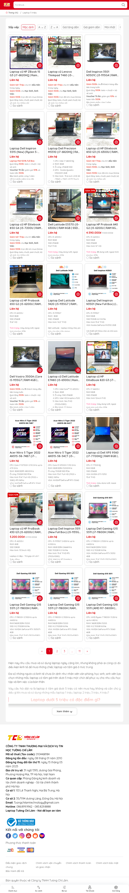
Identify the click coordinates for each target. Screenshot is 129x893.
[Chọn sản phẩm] (40, 65)
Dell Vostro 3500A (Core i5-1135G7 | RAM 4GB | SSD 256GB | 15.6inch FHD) (26, 378)
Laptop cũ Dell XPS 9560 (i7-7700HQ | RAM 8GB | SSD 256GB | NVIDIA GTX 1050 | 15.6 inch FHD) (102, 454)
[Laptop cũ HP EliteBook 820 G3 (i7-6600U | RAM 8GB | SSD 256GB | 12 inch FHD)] (102, 357)
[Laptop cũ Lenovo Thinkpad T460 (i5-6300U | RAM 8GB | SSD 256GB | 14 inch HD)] (64, 52)
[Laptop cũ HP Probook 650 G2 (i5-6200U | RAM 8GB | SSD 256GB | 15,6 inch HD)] (26, 281)
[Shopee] (35, 835)
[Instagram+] (22, 835)
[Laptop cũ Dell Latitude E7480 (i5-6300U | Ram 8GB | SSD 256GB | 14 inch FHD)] (64, 357)
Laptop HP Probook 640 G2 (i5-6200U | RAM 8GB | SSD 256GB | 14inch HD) (102, 226)
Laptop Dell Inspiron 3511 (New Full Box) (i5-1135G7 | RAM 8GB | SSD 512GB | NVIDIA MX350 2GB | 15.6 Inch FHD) (64, 530)
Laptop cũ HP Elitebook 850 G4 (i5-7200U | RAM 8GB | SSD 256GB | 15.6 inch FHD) (25, 226)
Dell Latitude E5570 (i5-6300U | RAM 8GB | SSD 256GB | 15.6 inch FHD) (63, 226)
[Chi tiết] (116, 65)
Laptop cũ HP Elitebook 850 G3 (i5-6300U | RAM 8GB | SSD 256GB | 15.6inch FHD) (101, 150)
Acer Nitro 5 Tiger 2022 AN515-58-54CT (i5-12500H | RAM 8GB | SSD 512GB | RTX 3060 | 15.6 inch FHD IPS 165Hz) (63, 454)
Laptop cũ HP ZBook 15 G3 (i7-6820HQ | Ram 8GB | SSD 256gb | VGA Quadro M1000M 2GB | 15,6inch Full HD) (25, 73)
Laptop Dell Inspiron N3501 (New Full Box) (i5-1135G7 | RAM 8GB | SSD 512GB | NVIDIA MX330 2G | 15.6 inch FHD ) (102, 302)
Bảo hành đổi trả (15, 871)
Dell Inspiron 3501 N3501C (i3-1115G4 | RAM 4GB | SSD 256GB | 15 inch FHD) (102, 73)
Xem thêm (63, 711)
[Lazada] (42, 835)
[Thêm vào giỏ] (116, 218)
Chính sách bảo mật (107, 862)
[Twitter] (15, 835)
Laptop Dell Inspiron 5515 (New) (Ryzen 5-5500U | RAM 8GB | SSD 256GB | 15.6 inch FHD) (25, 150)
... (72, 651)
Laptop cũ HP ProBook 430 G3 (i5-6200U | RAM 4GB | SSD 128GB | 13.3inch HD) (25, 530)
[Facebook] (8, 835)
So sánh (18, 105)
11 (80, 651)
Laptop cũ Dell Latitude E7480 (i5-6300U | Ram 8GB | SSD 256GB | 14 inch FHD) (64, 378)
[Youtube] (28, 835)
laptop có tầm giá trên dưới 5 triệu (51, 677)
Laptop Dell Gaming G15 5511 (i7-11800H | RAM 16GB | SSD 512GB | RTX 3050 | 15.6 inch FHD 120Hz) (102, 530)
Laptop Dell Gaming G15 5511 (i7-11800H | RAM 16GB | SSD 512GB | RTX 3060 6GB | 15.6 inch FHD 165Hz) (63, 606)
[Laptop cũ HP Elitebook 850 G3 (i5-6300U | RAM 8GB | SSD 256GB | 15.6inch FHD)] (102, 129)
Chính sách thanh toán (78, 862)
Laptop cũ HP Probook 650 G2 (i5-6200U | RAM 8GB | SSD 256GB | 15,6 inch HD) (25, 302)
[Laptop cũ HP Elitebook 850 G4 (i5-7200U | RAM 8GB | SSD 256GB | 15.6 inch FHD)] (26, 205)
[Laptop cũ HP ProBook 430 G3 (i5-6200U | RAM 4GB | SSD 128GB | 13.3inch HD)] (26, 509)
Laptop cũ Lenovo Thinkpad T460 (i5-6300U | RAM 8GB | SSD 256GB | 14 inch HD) (63, 73)
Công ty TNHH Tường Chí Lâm (49, 880)
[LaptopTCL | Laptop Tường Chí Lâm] (7, 5)
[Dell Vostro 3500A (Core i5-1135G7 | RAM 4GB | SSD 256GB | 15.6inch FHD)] (26, 357)
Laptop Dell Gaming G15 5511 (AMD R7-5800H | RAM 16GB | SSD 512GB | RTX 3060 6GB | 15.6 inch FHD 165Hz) (102, 606)
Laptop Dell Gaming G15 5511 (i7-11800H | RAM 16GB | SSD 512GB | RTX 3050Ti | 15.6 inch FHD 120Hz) (25, 606)
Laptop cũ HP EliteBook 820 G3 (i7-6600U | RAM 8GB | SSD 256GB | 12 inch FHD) (101, 378)
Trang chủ (13, 12)
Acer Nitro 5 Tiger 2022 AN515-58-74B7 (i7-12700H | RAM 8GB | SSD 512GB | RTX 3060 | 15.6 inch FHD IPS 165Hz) (25, 454)
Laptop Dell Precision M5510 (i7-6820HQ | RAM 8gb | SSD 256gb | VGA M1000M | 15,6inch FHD (64, 150)
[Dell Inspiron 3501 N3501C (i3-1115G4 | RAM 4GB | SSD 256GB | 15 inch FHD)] (102, 52)
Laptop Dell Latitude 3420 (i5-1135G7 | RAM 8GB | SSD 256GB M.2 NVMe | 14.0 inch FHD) (62, 302)
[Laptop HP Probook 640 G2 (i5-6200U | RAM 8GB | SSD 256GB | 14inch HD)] (102, 205)
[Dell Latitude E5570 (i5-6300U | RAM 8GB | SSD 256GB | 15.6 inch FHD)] (64, 205)
